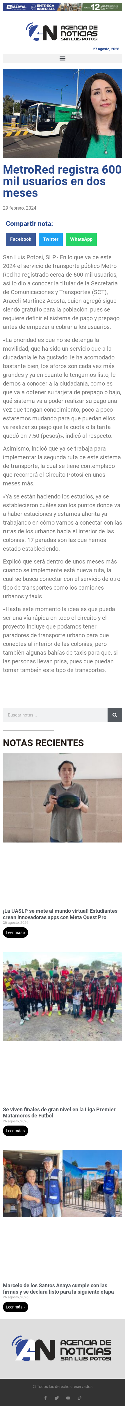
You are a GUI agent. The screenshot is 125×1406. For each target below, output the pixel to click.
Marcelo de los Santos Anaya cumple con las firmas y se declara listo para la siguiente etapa (58, 1288)
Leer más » (15, 932)
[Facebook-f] (45, 1398)
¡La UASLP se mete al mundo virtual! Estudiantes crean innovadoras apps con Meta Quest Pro (60, 914)
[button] (62, 58)
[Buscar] (115, 715)
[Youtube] (68, 1398)
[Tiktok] (79, 1398)
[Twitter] (57, 1398)
